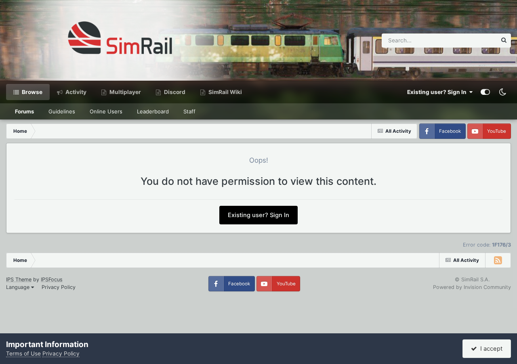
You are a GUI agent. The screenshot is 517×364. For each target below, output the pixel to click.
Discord (174, 92)
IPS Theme (19, 279)
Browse (31, 92)
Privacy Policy (59, 287)
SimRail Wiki (224, 92)
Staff (189, 111)
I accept (489, 348)
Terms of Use (23, 353)
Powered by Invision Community (472, 287)
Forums (24, 111)
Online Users (106, 111)
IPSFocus (52, 279)
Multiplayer (124, 92)
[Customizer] (485, 92)
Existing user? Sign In (438, 92)
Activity (75, 92)
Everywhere (471, 40)
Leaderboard (153, 111)
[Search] (504, 40)
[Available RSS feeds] (498, 260)
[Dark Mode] (502, 92)
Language (18, 287)
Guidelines (61, 111)
